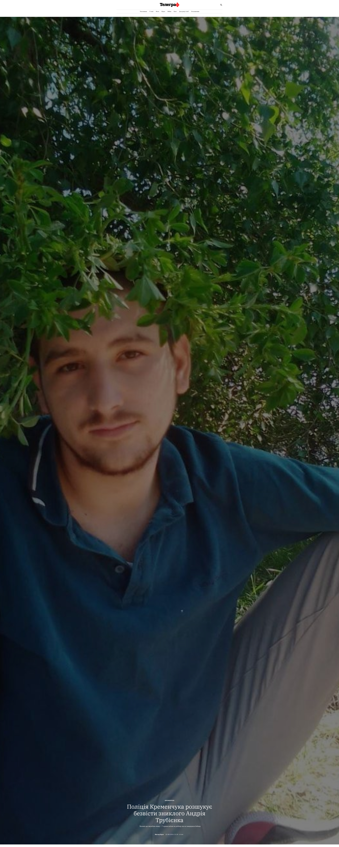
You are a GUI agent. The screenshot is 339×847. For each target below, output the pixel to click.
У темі (151, 11)
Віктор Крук (159, 834)
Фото (157, 11)
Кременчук (169, 800)
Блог (175, 11)
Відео (163, 11)
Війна (169, 11)
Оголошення (195, 11)
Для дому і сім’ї (184, 11)
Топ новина (143, 11)
